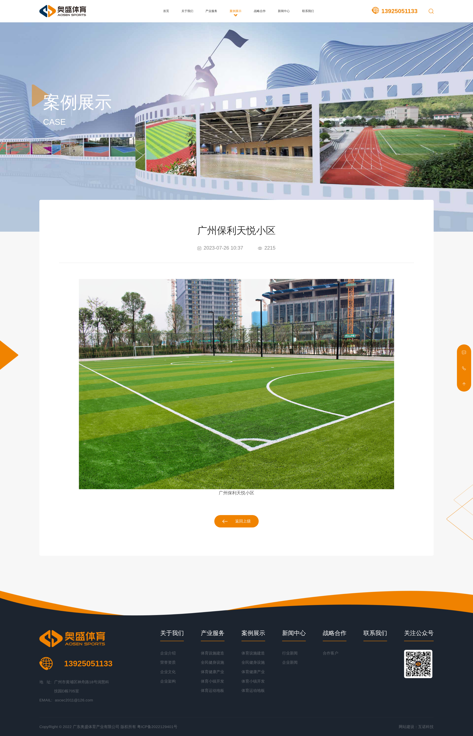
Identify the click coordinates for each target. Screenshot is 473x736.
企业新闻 (290, 662)
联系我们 (308, 11)
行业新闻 (290, 653)
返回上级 (243, 521)
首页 (166, 11)
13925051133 (399, 11)
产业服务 (211, 11)
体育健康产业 (212, 672)
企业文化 (168, 672)
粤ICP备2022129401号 (157, 727)
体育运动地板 (212, 690)
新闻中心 (284, 11)
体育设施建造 (212, 653)
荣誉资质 (168, 662)
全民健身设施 (212, 662)
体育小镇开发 (212, 681)
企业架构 (168, 681)
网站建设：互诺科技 (416, 727)
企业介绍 (168, 653)
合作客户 (330, 653)
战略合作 (260, 11)
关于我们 (187, 11)
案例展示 (235, 11)
